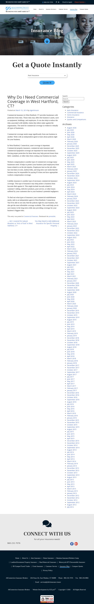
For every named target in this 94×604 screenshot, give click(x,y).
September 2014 (73, 447)
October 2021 (72, 260)
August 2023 (71, 210)
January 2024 (72, 198)
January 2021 (72, 281)
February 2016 (72, 416)
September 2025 (73, 153)
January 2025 (72, 171)
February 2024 (72, 196)
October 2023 (72, 205)
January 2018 (72, 363)
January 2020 (72, 308)
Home (34, 9)
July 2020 (70, 294)
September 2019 (73, 317)
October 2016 (72, 397)
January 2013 (72, 493)
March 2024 (71, 194)
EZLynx (52, 590)
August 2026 (71, 128)
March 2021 (71, 276)
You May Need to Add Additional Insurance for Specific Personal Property (47, 223)
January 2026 (72, 144)
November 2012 (73, 498)
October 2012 (72, 500)
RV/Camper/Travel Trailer (21, 566)
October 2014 (72, 445)
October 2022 (72, 233)
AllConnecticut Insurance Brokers (19, 590)
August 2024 (71, 182)
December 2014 (73, 441)
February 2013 (72, 491)
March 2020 (71, 304)
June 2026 (70, 132)
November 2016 (73, 395)
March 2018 (71, 358)
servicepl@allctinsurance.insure (50, 582)
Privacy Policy (48, 570)
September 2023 (73, 208)
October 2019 (72, 315)
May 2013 (70, 484)
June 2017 (70, 379)
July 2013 (70, 479)
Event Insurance (38, 566)
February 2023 (72, 224)
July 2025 (70, 157)
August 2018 (71, 347)
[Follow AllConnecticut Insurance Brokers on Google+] (59, 2)
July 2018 (70, 349)
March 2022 (71, 249)
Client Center (79, 2)
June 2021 (70, 269)
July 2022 (70, 240)
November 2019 (73, 313)
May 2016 (70, 409)
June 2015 (70, 434)
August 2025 (71, 155)
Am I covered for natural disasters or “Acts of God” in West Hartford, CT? (20, 223)
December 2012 (73, 495)
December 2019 (73, 310)
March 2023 (71, 221)
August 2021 (71, 265)
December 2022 (73, 228)
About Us (41, 9)
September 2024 (73, 180)
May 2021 (70, 272)
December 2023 (73, 201)
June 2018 (70, 352)
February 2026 (72, 141)
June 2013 (70, 482)
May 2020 (70, 299)
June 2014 (70, 454)
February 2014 (72, 463)
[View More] (47, 42)
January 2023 (72, 226)
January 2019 (72, 336)
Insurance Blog (73, 9)
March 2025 (71, 167)
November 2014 (73, 443)
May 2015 (70, 436)
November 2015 (73, 422)
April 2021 (70, 274)
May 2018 (70, 354)
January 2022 (72, 253)
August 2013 (71, 477)
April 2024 (70, 192)
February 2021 (72, 278)
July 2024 (70, 185)
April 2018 (70, 356)
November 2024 (73, 176)
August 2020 (71, 292)
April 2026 (70, 137)
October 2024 (72, 178)
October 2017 (72, 370)
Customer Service (63, 9)
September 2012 (73, 502)
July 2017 (70, 377)
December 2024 (73, 173)
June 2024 (70, 187)
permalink (52, 216)
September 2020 (73, 290)
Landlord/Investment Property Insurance (24, 562)
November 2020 (73, 285)
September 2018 (73, 345)
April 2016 (70, 411)
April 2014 (70, 459)
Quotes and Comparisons (76, 119)
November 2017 (73, 368)
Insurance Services (50, 9)
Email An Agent (67, 2)
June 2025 (70, 160)
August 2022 (71, 237)
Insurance (70, 117)
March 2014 (71, 461)
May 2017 (70, 381)
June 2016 (70, 406)
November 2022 (73, 230)
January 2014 (72, 466)
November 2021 (73, 258)
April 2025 (70, 164)
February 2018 (72, 361)
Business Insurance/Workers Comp (67, 558)
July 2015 (70, 431)
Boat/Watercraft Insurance (47, 562)
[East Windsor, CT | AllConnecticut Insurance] (17, 7)
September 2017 (73, 372)
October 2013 (72, 473)
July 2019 (70, 322)
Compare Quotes (84, 9)
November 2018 (73, 340)
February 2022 (72, 251)
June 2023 (70, 214)
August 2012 (71, 505)
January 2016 (72, 418)
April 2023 (70, 219)
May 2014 (70, 457)
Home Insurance (73, 115)
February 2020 (72, 306)
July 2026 (70, 130)
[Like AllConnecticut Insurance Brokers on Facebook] (56, 2)
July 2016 (70, 404)
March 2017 (71, 386)
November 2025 (73, 148)
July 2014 (70, 452)
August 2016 (71, 402)
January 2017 (72, 390)
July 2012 (70, 507)
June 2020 (70, 297)
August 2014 (71, 450)
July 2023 (70, 212)
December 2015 (73, 420)
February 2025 (72, 169)
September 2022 (73, 235)
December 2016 (73, 393)
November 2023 (73, 203)
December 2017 (73, 365)
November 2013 (73, 470)
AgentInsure (34, 110)
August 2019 (71, 320)
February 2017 (72, 388)
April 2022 (70, 246)
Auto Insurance (72, 110)
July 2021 (70, 267)
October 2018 (72, 342)
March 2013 (71, 489)
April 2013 (70, 486)
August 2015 (71, 429)
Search (65, 96)
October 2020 (72, 288)
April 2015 (70, 438)
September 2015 (73, 427)
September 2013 (73, 475)
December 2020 (73, 283)
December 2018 (73, 338)
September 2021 (73, 262)
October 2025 (72, 151)
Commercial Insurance (31, 216)
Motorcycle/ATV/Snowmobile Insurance (72, 562)
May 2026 (70, 135)
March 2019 (71, 331)
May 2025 (70, 162)
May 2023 (70, 217)
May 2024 (70, 189)
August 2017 (71, 374)
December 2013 (73, 468)
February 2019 (72, 333)
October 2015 (72, 425)
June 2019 (70, 324)
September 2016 (73, 400)
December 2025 (73, 146)
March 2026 (71, 139)
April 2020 (70, 301)
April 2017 (70, 384)
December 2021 (73, 256)
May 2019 (70, 326)
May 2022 (70, 244)
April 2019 (70, 329)
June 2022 (70, 242)
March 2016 (71, 413)
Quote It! (47, 82)
